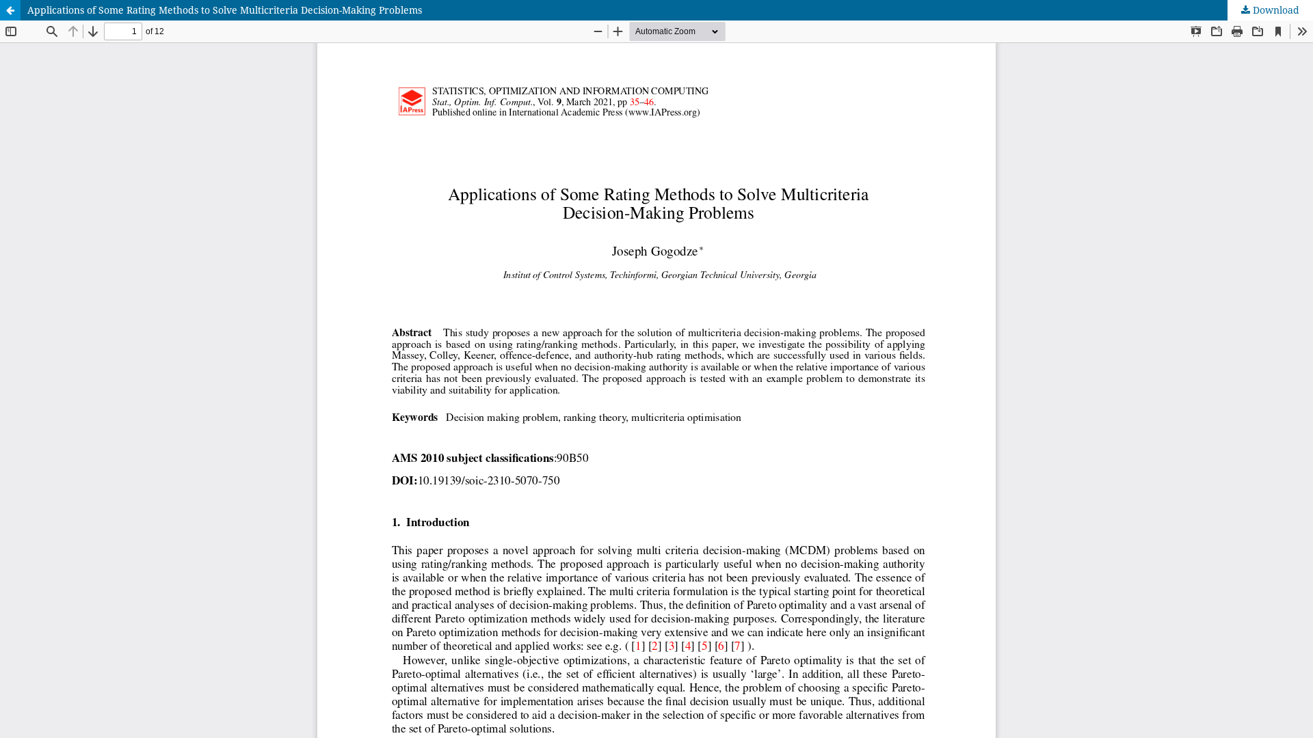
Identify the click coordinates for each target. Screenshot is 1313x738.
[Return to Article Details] (10, 10)
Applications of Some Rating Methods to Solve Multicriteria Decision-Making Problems (224, 9)
